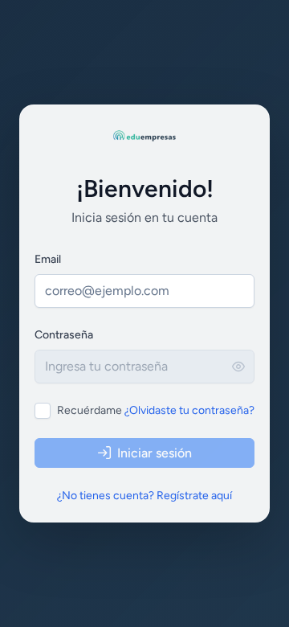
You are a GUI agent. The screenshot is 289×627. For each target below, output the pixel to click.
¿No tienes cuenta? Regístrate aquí (144, 495)
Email (48, 259)
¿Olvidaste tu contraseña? (189, 410)
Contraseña (64, 335)
